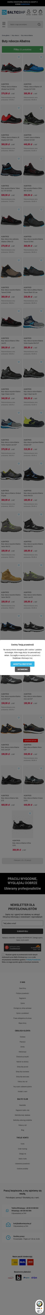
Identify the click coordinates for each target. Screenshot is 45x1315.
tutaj (30, 658)
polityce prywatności (32, 655)
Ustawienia (23, 669)
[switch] (39, 1311)
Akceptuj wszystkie (22, 664)
